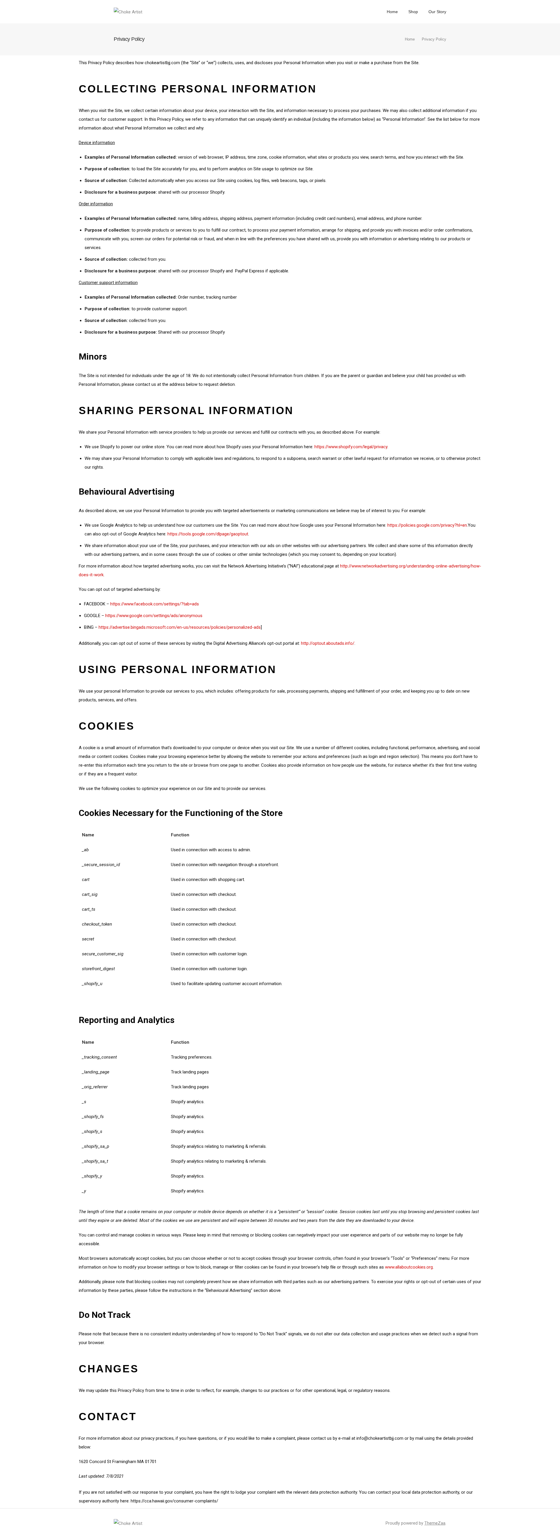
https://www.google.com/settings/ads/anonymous (153, 615)
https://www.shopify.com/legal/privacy (350, 446)
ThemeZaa (434, 1523)
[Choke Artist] (128, 11)
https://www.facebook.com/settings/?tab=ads (154, 604)
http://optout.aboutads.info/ (327, 643)
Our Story (437, 11)
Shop (413, 11)
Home (392, 11)
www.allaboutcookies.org (409, 1267)
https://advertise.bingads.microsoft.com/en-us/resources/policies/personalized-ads (180, 627)
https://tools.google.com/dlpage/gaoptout (207, 534)
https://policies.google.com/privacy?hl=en (427, 525)
